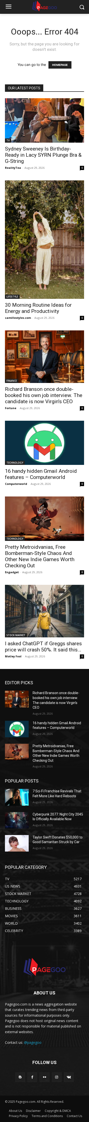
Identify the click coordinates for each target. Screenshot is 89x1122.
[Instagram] (57, 1077)
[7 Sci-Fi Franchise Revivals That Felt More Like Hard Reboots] (17, 797)
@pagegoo (33, 1042)
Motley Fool (13, 656)
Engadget (12, 572)
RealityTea (13, 168)
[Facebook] (32, 1077)
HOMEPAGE (60, 65)
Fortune (10, 408)
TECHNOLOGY (14, 462)
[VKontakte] (69, 1077)
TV (8, 140)
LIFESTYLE (12, 296)
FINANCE (11, 380)
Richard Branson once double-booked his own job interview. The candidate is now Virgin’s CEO (43, 395)
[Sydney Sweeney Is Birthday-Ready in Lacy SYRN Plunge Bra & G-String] (44, 120)
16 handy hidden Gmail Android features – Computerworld (41, 474)
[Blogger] (20, 1077)
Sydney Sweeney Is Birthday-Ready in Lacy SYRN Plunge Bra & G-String (43, 155)
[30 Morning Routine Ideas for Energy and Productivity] (44, 239)
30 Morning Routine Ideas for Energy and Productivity (38, 308)
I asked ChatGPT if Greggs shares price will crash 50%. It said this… (43, 647)
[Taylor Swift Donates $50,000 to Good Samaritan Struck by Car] (17, 843)
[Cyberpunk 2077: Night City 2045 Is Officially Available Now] (17, 820)
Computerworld (16, 484)
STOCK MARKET (15, 635)
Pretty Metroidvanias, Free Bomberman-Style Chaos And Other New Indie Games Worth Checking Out (39, 556)
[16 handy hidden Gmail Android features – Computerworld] (44, 443)
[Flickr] (44, 1077)
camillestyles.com (18, 318)
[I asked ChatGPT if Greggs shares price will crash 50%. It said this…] (44, 611)
